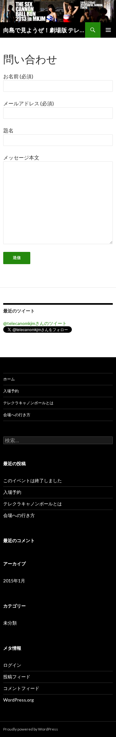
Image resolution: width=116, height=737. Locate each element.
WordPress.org (18, 700)
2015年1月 (14, 580)
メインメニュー (108, 30)
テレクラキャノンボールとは (28, 402)
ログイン (12, 665)
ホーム (9, 379)
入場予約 (11, 390)
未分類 (10, 623)
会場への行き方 (16, 414)
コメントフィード (21, 688)
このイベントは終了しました (32, 480)
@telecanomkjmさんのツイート (35, 323)
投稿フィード (16, 676)
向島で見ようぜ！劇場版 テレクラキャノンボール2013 (44, 30)
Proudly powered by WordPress (30, 729)
